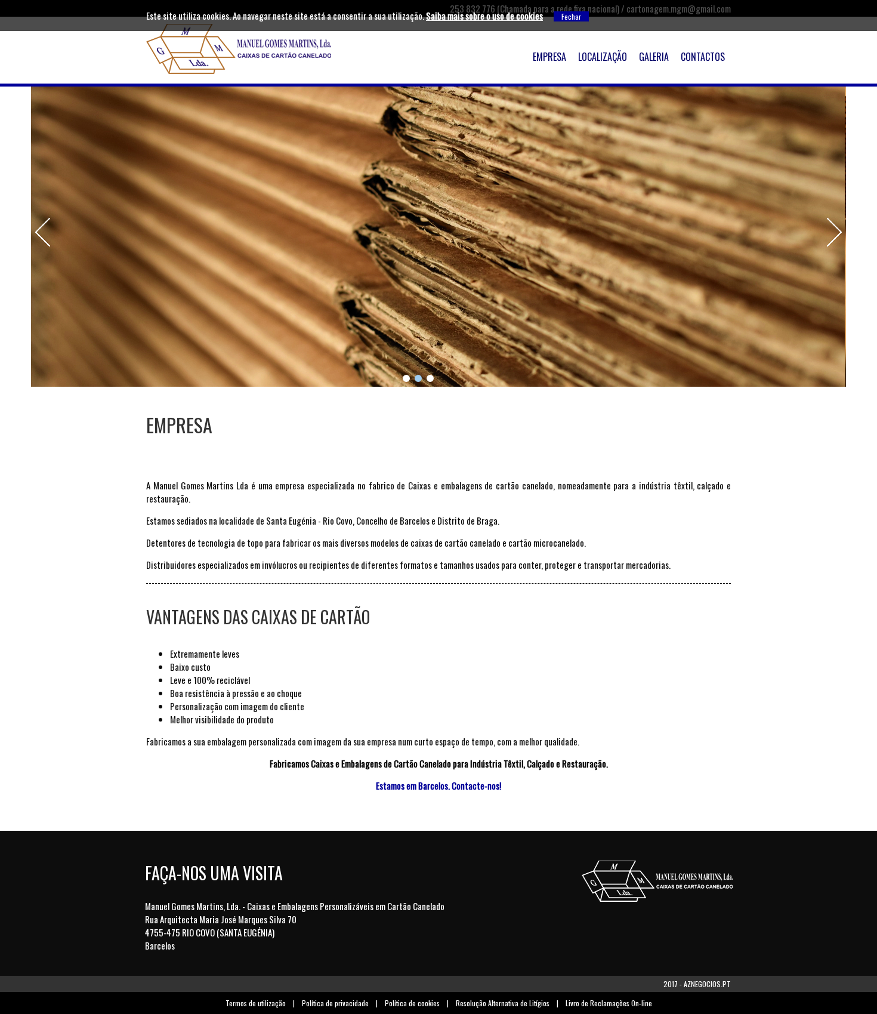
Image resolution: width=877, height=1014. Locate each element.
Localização (602, 57)
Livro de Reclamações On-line (609, 1003)
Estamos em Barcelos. (413, 785)
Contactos (703, 57)
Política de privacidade (335, 1003)
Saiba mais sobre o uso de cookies (484, 15)
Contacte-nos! (476, 785)
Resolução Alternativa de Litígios (502, 1003)
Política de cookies (412, 1003)
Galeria (654, 57)
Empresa (549, 57)
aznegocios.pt (707, 984)
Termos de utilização (256, 1003)
